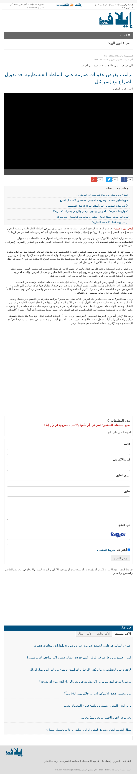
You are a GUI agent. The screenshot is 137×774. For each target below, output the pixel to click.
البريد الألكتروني (121, 459)
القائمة (124, 35)
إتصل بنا (106, 761)
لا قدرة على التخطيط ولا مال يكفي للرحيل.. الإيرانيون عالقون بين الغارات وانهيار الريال (80, 669)
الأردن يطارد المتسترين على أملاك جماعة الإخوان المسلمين (97, 205)
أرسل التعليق (121, 558)
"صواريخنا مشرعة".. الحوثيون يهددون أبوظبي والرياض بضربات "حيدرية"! (90, 211)
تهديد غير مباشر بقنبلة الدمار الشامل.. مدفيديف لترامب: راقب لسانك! (92, 217)
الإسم (127, 443)
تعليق (127, 491)
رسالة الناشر (51, 761)
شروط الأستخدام (106, 550)
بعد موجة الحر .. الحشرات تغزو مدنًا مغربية (106, 717)
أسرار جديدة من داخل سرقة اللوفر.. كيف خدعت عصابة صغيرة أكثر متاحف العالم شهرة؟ (79, 657)
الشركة (127, 761)
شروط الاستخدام (91, 761)
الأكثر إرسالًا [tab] (85, 633)
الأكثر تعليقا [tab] (103, 633)
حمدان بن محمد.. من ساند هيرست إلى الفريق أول (102, 194)
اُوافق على (112, 550)
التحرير (117, 761)
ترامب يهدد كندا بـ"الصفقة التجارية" (110, 222)
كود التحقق (124, 525)
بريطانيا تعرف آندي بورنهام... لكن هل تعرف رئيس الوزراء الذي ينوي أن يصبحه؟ (85, 681)
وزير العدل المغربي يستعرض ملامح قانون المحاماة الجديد (97, 705)
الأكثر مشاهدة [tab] (123, 633)
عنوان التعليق (123, 475)
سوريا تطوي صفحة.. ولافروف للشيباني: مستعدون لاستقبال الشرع (94, 200)
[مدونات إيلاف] (64, 5)
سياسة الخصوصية (69, 761)
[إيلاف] (78, 5)
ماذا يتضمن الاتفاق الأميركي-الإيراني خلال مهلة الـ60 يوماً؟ (97, 693)
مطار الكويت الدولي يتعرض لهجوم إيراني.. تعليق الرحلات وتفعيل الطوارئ (88, 729)
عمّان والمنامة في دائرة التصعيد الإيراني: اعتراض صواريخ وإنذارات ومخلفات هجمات (82, 645)
